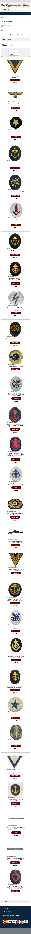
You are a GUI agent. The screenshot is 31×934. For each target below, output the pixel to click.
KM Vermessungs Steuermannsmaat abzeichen (15, 627)
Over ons (5, 907)
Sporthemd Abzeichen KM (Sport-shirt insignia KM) (15, 800)
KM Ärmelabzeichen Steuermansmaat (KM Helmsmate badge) (15, 339)
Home (2, 34)
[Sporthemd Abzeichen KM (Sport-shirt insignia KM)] (15, 790)
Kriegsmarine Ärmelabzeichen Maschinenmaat (16, 742)
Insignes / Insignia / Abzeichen (18, 34)
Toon (3, 54)
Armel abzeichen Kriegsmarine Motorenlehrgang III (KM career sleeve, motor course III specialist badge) (15, 887)
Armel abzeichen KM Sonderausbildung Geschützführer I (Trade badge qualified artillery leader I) (16, 221)
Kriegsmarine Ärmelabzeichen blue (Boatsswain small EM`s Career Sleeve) (15, 600)
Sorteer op (5, 51)
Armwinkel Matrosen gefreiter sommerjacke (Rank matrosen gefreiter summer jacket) (15, 772)
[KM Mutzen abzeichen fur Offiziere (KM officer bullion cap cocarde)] (14, 504)
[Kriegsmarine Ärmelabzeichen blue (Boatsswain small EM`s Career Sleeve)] (14, 590)
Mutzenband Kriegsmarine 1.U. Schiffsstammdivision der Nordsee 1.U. (15, 542)
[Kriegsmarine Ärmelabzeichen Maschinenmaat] (16, 732)
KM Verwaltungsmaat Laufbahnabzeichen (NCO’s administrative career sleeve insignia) (15, 164)
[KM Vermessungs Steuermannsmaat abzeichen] (15, 617)
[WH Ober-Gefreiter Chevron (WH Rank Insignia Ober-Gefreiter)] (16, 560)
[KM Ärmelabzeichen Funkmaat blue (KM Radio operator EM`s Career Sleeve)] (14, 676)
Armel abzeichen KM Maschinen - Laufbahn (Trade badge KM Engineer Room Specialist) (15, 279)
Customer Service (7, 911)
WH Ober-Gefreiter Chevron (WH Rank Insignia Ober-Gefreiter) (16, 570)
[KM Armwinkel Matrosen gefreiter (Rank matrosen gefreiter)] (14, 66)
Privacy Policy (6, 913)
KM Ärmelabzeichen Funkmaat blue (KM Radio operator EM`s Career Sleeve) (14, 687)
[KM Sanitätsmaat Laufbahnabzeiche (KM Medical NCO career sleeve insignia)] (15, 182)
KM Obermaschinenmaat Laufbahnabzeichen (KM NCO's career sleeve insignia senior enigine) (16, 656)
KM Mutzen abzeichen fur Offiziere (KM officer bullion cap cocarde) (15, 514)
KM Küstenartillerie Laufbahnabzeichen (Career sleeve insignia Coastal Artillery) (16, 484)
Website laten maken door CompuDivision (12, 915)
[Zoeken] (29, 9)
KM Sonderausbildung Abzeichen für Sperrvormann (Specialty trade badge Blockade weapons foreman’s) (15, 425)
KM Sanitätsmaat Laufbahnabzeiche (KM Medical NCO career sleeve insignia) (15, 192)
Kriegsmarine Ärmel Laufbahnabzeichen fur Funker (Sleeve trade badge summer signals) (16, 309)
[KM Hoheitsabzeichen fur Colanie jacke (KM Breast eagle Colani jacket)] (15, 94)
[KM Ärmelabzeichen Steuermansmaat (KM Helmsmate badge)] (14, 329)
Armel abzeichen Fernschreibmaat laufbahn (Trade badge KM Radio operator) (15, 251)
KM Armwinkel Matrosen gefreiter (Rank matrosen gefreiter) (15, 76)
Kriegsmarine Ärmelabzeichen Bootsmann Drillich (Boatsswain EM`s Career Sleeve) (15, 714)
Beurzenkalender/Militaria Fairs (9, 910)
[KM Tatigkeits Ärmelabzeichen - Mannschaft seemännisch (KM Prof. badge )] (16, 122)
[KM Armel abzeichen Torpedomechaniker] (15, 357)
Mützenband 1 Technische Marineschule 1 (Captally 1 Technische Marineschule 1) (15, 859)
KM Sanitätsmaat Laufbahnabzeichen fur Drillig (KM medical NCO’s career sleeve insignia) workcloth (16, 394)
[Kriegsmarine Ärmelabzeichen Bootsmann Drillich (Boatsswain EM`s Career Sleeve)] (15, 704)
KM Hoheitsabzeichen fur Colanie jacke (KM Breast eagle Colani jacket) (15, 104)
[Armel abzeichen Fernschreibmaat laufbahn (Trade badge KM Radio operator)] (14, 241)
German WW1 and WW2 (7, 34)
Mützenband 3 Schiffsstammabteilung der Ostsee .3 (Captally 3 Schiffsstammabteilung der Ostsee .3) (16, 828)
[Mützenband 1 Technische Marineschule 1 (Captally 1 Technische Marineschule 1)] (14, 849)
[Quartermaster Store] (15, 5)
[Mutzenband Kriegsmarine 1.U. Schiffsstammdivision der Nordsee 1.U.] (15, 532)
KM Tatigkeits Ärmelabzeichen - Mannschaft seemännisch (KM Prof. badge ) (16, 133)
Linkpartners (5, 908)
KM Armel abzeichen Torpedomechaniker (15, 366)
